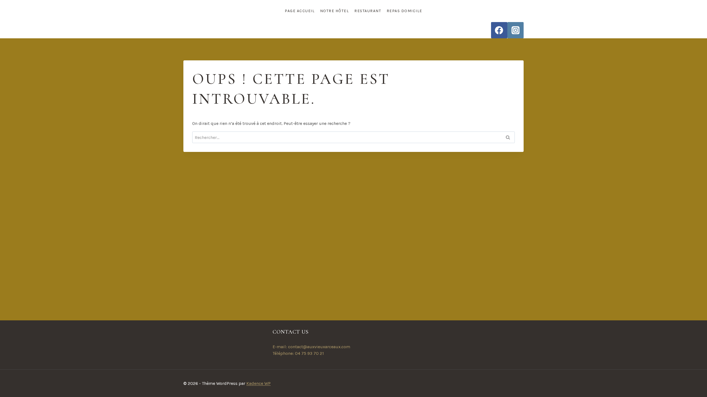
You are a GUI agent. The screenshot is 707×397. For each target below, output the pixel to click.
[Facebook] (499, 30)
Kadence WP (258, 383)
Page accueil (300, 11)
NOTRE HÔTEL (334, 11)
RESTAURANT (367, 11)
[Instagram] (515, 30)
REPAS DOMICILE (404, 11)
